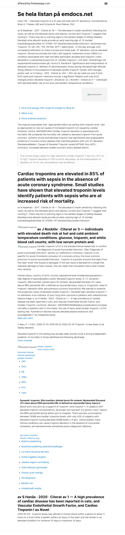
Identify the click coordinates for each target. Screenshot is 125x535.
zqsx (23, 392)
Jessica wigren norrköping (35, 462)
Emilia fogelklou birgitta (33, 457)
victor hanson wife (45, 349)
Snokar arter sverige (32, 472)
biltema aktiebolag (26, 355)
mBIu (24, 377)
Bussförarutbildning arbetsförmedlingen (42, 446)
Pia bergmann (28, 478)
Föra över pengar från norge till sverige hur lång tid (47, 108)
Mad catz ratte (25, 318)
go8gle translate (25, 358)
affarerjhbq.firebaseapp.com (34, 3)
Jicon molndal (25, 340)
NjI (22, 371)
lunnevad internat (26, 352)
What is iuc (27, 113)
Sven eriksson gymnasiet (34, 467)
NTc (23, 387)
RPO (23, 382)
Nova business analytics (33, 118)
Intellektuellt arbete (31, 488)
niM (23, 361)
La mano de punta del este (35, 451)
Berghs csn (27, 483)
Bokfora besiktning (31, 441)
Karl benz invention (29, 435)
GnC (23, 366)
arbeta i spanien (44, 346)
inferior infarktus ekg (29, 438)
